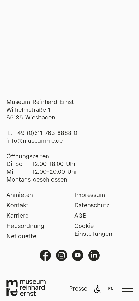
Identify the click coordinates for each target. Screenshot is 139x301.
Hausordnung (25, 226)
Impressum (89, 195)
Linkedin (94, 255)
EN (111, 289)
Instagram (61, 255)
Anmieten (19, 195)
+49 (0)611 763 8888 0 (45, 133)
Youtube (77, 255)
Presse (78, 289)
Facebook (45, 255)
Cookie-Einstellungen (93, 230)
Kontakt (17, 205)
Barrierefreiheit (97, 289)
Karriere (17, 216)
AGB (80, 216)
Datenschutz (91, 205)
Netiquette (21, 236)
